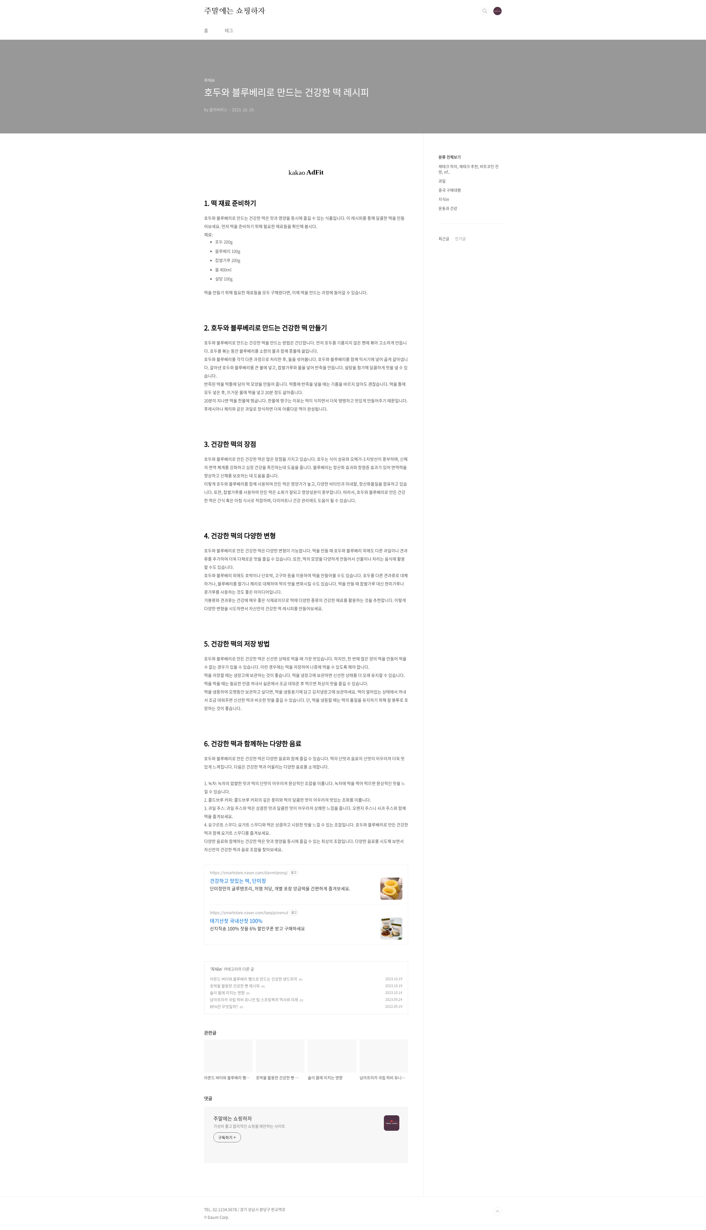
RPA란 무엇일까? (224, 1006)
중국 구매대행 (449, 190)
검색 (485, 11)
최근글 (443, 238)
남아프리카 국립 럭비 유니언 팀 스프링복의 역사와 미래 (254, 999)
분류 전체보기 (449, 157)
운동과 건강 (447, 208)
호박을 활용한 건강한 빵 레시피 (235, 985)
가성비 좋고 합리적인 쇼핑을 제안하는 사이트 (249, 1126)
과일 (442, 181)
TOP (497, 1211)
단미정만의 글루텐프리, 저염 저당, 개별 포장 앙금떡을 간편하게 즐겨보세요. (280, 888)
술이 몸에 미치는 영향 (227, 992)
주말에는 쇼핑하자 (234, 10)
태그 (229, 30)
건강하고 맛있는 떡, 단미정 (238, 881)
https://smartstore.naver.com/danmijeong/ (249, 872)
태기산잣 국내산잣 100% (236, 921)
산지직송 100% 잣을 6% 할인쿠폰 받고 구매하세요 (257, 928)
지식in (216, 969)
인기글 (460, 238)
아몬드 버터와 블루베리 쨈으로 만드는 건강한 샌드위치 (253, 979)
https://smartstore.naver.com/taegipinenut (249, 912)
